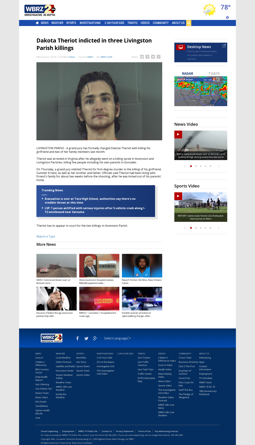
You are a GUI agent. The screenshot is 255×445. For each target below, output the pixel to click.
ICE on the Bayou (105, 361)
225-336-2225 (110, 435)
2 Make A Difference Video (167, 359)
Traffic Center (145, 373)
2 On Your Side (114, 23)
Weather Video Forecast (166, 399)
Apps (202, 361)
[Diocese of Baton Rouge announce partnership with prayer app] (56, 298)
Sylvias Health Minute (42, 412)
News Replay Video (165, 375)
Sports (71, 23)
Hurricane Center (65, 370)
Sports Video (83, 374)
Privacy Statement (125, 431)
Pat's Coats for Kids (186, 384)
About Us (178, 23)
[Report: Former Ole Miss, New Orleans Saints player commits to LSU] (142, 265)
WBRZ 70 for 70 (207, 386)
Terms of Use (144, 431)
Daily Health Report (41, 378)
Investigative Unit (105, 366)
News (44, 23)
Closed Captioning (49, 431)
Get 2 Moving (42, 384)
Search (188, 23)
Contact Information (205, 368)
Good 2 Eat (184, 378)
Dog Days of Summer (185, 372)
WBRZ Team (205, 382)
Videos (145, 23)
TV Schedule (205, 378)
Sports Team (83, 370)
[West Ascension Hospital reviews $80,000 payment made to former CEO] (99, 265)
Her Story (81, 361)
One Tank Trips (146, 369)
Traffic (133, 23)
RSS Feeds (40, 401)
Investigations (90, 23)
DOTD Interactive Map (146, 379)
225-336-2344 (177, 435)
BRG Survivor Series (42, 371)
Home (37, 23)
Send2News (41, 406)
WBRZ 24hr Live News (166, 406)
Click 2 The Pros (187, 366)
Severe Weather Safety (64, 376)
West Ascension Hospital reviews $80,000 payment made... (96, 281)
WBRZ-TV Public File (87, 431)
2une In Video (165, 365)
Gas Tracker (144, 357)
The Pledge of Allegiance (186, 396)
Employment (205, 373)
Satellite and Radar (65, 366)
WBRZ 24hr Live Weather (64, 388)
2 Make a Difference (40, 363)
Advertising (205, 357)
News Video (41, 397)
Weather (57, 23)
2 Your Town (185, 357)
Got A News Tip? (43, 388)
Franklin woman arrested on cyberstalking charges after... (137, 314)
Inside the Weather (61, 396)
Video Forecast (63, 361)
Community (161, 23)
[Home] (44, 9)
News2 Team (42, 393)
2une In (39, 357)
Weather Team (63, 382)
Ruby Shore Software (82, 443)
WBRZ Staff (106, 56)
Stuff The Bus (186, 389)
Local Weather (63, 357)
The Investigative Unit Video (105, 372)
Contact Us (107, 431)
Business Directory (188, 361)
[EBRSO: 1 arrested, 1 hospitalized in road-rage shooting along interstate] (99, 298)
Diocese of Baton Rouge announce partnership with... (54, 314)
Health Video (165, 369)
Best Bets (81, 357)
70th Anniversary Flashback (207, 393)
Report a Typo (45, 236)
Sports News (83, 366)
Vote (37, 417)
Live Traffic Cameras (143, 363)
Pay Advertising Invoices (166, 431)
